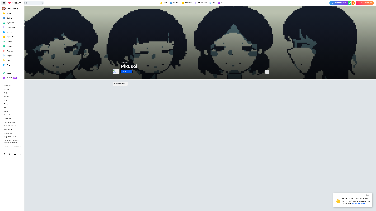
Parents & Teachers (10, 126)
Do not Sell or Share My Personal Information (11, 141)
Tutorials (6, 89)
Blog (5, 100)
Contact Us (7, 115)
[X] (20, 154)
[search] (42, 3)
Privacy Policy (8, 129)
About (6, 111)
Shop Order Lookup (10, 137)
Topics (6, 93)
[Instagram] (9, 154)
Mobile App (7, 118)
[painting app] (349, 3)
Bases (6, 104)
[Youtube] (15, 154)
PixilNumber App (9, 122)
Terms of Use (8, 133)
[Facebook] (4, 154)
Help (5, 107)
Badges (6, 96)
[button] (353, 3)
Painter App (7, 85)
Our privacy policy (358, 203)
